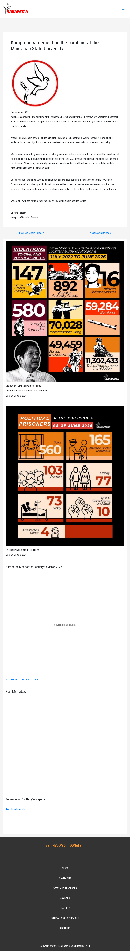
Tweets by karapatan (16, 809)
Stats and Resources (65, 888)
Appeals (65, 898)
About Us (65, 928)
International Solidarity (65, 918)
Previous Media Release (30, 233)
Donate (75, 845)
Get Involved (56, 845)
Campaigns (65, 878)
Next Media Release (102, 233)
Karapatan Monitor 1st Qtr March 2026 (22, 679)
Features (65, 908)
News (65, 868)
